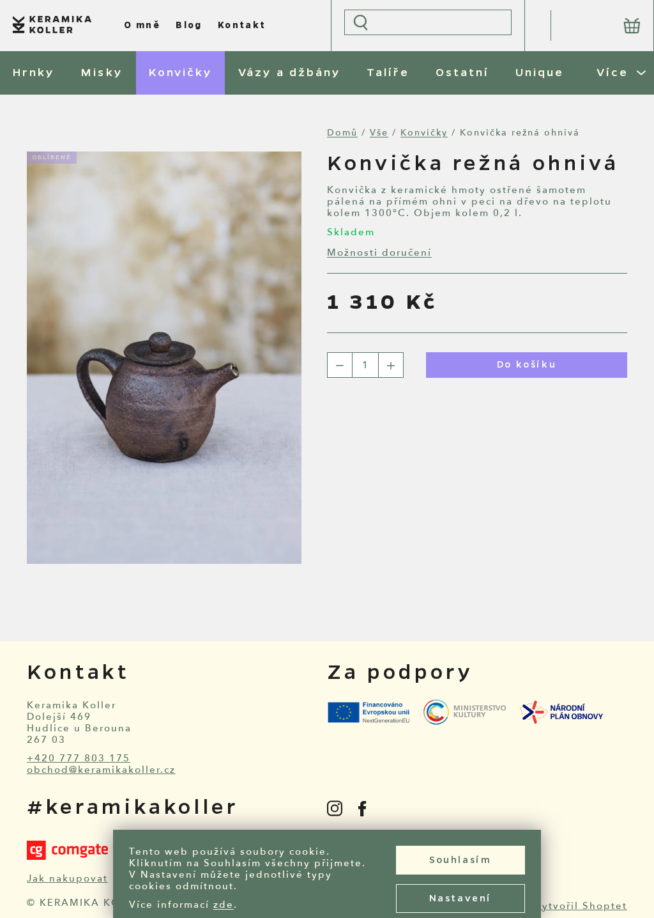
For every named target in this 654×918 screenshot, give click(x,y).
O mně (142, 25)
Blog (189, 25)
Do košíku (526, 365)
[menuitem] (33, 73)
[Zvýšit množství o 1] (391, 365)
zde (223, 904)
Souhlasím (460, 860)
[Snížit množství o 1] (340, 365)
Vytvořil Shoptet (581, 906)
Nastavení (460, 899)
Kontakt (242, 25)
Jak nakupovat (67, 878)
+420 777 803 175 (78, 758)
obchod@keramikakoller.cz (101, 769)
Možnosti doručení (379, 252)
